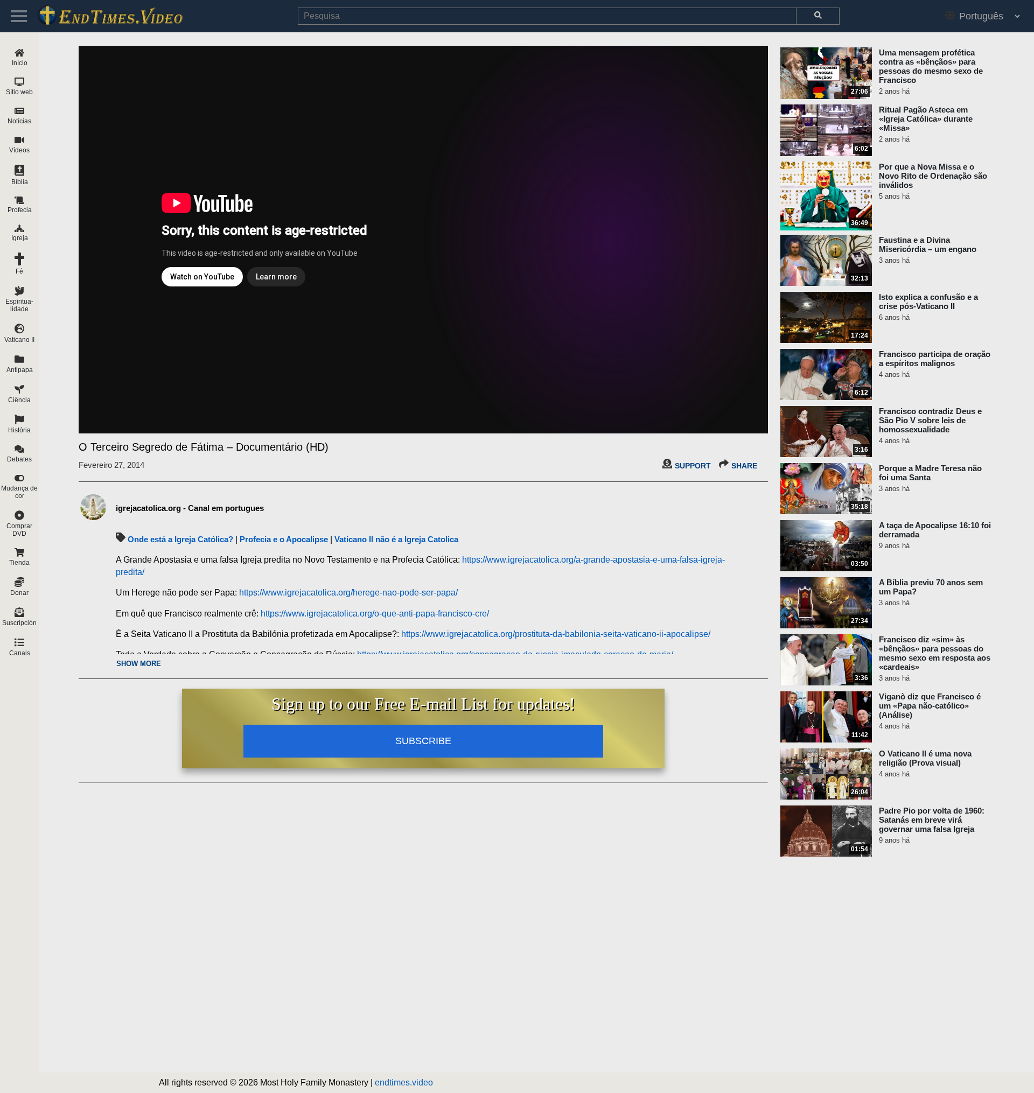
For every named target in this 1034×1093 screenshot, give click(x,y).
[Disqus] (423, 922)
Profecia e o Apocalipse (284, 539)
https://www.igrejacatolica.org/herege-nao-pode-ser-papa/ (348, 592)
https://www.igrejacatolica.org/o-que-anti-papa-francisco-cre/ (375, 613)
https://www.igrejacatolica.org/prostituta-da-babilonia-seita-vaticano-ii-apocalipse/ (555, 634)
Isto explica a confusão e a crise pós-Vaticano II (928, 301)
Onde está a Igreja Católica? (180, 539)
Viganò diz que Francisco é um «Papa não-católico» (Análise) (930, 705)
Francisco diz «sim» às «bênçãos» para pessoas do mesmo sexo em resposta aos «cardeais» (934, 653)
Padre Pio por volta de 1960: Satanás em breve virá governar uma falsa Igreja (931, 819)
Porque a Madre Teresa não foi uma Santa (930, 473)
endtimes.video (404, 1082)
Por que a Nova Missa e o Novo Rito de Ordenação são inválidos (933, 176)
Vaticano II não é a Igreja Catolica (396, 539)
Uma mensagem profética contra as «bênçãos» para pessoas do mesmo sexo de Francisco (931, 66)
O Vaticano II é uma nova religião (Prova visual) (925, 758)
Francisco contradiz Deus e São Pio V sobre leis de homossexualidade (930, 420)
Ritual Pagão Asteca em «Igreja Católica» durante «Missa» (926, 118)
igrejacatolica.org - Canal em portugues (190, 508)
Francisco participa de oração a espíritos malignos (934, 358)
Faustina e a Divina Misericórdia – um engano (927, 244)
